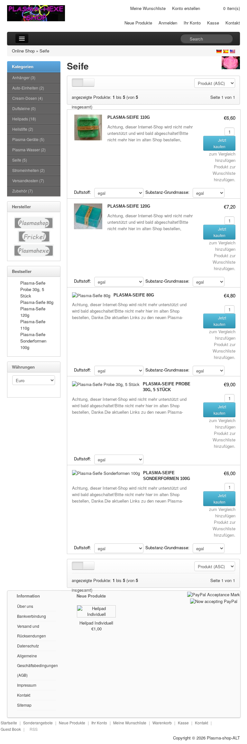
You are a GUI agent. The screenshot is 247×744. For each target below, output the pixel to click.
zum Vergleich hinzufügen (222, 157)
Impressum (26, 685)
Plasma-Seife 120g (128, 206)
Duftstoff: (82, 192)
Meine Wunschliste (148, 8)
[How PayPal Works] (213, 594)
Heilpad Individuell (96, 623)
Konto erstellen (186, 8)
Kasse (213, 23)
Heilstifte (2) (22, 129)
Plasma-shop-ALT (223, 738)
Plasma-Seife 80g (36, 302)
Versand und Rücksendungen (31, 630)
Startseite (9, 722)
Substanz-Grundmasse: (167, 192)
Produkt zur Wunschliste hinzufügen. (224, 173)
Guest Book (11, 729)
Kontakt (232, 23)
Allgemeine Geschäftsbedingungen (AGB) (37, 665)
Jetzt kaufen (220, 143)
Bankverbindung (31, 616)
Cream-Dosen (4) (27, 98)
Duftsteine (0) (24, 108)
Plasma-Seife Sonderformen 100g (33, 340)
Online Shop (23, 51)
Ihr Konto (192, 23)
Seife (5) (19, 160)
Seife (44, 51)
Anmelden (168, 23)
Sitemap (24, 705)
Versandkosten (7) (28, 180)
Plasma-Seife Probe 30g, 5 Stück (32, 289)
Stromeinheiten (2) (28, 170)
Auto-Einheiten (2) (28, 87)
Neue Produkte (138, 23)
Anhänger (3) (23, 77)
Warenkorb (162, 722)
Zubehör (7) (22, 190)
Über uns (25, 606)
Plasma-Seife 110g (128, 117)
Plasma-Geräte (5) (28, 139)
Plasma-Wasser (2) (29, 149)
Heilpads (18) (24, 118)
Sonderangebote (38, 722)
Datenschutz (28, 645)
